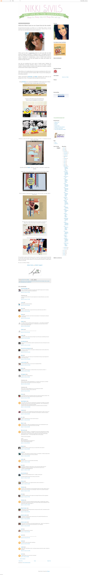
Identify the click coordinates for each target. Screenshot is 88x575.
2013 (64, 149)
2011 (64, 250)
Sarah (22, 394)
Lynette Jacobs (23, 362)
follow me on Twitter (65, 77)
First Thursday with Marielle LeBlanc (66, 244)
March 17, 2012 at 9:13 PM (25, 531)
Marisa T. (22, 423)
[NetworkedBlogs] (61, 94)
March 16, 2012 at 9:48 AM (25, 338)
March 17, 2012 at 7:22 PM (25, 483)
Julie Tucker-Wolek (24, 288)
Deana (22, 368)
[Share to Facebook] (34, 279)
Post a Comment (22, 558)
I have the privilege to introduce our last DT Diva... (66, 240)
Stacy (22, 308)
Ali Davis (55, 124)
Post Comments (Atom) (26, 562)
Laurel (22, 302)
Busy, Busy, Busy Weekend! (66, 198)
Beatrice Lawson (24, 515)
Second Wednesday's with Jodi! (66, 210)
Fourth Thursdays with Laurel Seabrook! (66, 185)
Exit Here (30, 76)
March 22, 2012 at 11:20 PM (25, 550)
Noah (36, 76)
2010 (64, 252)
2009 (64, 253)
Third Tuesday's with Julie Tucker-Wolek (66, 194)
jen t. (22, 417)
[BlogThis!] (32, 279)
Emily (22, 314)
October (65, 154)
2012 (64, 150)
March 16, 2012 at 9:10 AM (25, 311)
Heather (22, 321)
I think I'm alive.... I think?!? (65, 236)
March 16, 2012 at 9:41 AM (25, 332)
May (64, 162)
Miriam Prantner (24, 508)
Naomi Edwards (23, 401)
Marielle (22, 446)
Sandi (22, 452)
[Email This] (31, 279)
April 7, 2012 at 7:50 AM (25, 556)
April (65, 164)
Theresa (22, 481)
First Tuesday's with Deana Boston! (66, 232)
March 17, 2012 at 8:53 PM (25, 525)
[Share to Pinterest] (36, 279)
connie (22, 335)
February (65, 247)
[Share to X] (33, 279)
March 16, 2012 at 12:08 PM (25, 359)
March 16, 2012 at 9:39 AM (25, 326)
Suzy (22, 465)
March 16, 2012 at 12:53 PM (25, 365)
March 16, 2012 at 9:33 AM (25, 318)
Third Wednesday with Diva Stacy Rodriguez (66, 189)
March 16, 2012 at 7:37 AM (25, 299)
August (65, 158)
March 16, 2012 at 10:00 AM (25, 345)
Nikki (22, 355)
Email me (56, 143)
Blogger (48, 571)
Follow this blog (61, 96)
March (65, 165)
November (66, 153)
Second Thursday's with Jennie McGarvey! (66, 223)
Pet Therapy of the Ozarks (58, 128)
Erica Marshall (23, 341)
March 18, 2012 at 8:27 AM (25, 537)
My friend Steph (57, 125)
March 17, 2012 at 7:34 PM (25, 504)
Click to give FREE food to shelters (60, 129)
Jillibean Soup (56, 122)
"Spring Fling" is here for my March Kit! (66, 219)
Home (55, 142)
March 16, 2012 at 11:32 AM (25, 352)
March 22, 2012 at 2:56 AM (25, 543)
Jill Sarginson (23, 374)
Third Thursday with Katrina (66, 207)
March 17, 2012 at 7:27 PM (25, 496)
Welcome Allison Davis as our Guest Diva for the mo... (66, 202)
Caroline (22, 410)
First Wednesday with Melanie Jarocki (66, 228)
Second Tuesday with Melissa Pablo (65, 215)
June (65, 161)
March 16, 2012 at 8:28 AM (25, 305)
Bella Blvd (56, 123)
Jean (22, 494)
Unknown (22, 487)
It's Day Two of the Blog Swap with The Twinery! (66, 168)
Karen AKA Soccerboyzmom (26, 348)
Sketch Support (38, 265)
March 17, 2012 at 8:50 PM (25, 518)
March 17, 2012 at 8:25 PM (25, 511)
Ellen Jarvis (23, 430)
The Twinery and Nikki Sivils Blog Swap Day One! (66, 173)
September (66, 156)
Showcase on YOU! (66, 177)
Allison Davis (30, 265)
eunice (22, 459)
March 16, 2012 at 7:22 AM (25, 292)
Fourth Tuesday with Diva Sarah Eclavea (66, 180)
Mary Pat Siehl (23, 473)
